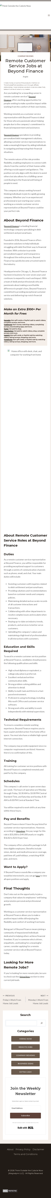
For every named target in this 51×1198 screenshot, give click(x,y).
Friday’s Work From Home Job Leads (12, 1000)
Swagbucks (8, 339)
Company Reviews (25, 56)
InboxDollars (8, 331)
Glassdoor (20, 831)
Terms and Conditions (25, 1154)
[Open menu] (49, 15)
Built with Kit (25, 1128)
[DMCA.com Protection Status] (25, 1190)
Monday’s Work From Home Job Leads (38, 1000)
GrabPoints (8, 324)
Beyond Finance (11, 135)
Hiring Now (24, 976)
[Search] (41, 1023)
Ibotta (6, 329)
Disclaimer (38, 1149)
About (10, 1149)
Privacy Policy (23, 1149)
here (37, 875)
